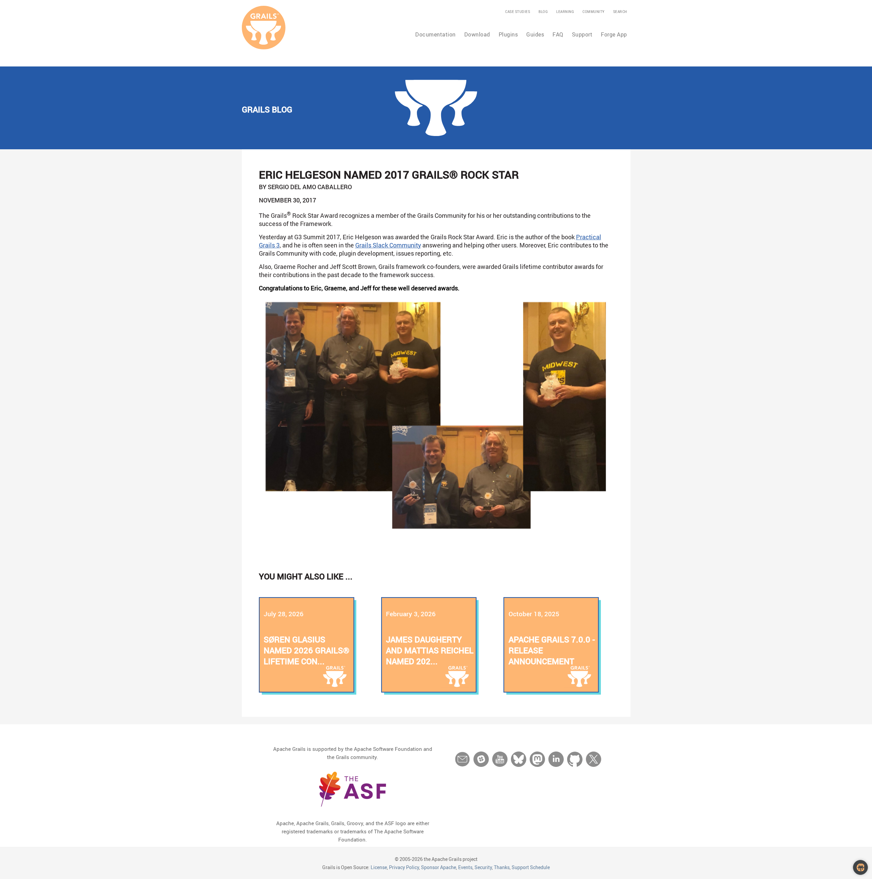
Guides (535, 34)
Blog (543, 11)
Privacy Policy (404, 867)
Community (593, 11)
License (379, 867)
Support (582, 34)
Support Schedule (531, 867)
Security (483, 867)
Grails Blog (267, 109)
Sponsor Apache (438, 867)
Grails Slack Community (388, 245)
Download (477, 34)
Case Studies (517, 11)
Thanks (502, 867)
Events (465, 867)
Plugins (508, 34)
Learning (565, 11)
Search (620, 11)
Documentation (435, 34)
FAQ (557, 34)
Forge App (614, 34)
